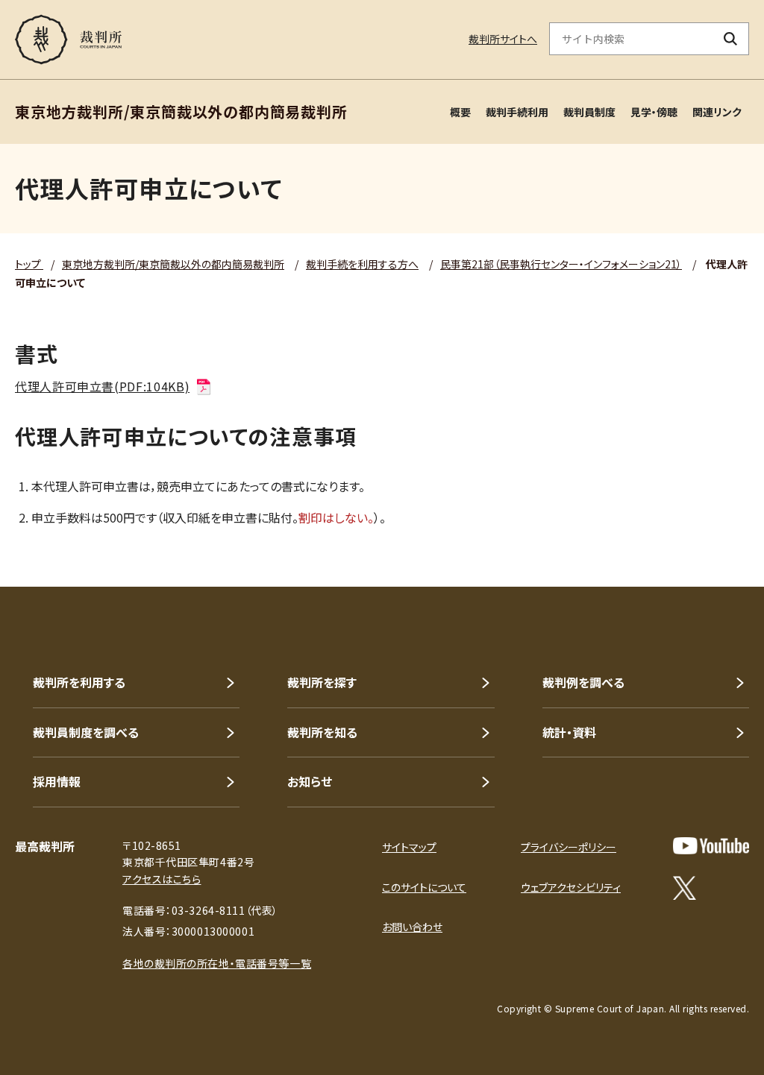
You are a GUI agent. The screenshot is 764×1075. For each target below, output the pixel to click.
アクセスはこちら (161, 878)
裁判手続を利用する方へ (362, 263)
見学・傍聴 (653, 111)
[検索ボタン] (730, 38)
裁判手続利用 (517, 111)
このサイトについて (424, 887)
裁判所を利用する (79, 682)
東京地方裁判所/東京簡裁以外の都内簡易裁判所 (173, 263)
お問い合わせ (412, 926)
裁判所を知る (322, 732)
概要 (460, 111)
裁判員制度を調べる (86, 732)
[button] (710, 533)
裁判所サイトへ (503, 38)
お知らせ (309, 781)
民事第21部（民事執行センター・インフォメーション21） (561, 263)
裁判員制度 (589, 111)
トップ (29, 263)
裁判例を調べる (583, 682)
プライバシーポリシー (568, 846)
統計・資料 (569, 732)
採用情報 (57, 781)
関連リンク (717, 111)
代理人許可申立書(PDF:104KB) (102, 386)
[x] (684, 888)
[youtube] (711, 845)
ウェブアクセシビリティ (571, 887)
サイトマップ (409, 846)
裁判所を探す (322, 682)
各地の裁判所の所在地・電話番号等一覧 (216, 963)
